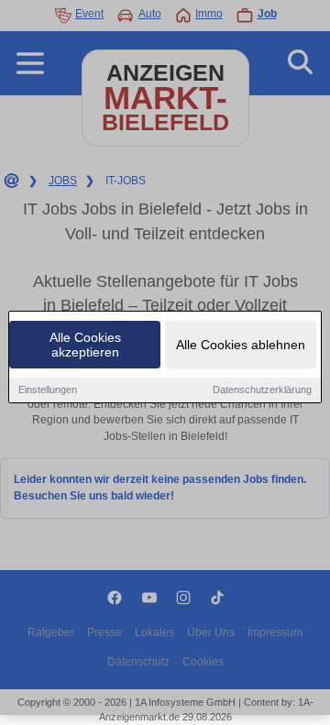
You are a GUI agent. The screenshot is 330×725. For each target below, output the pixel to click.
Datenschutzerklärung (262, 389)
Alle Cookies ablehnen (240, 344)
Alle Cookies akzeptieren (85, 344)
